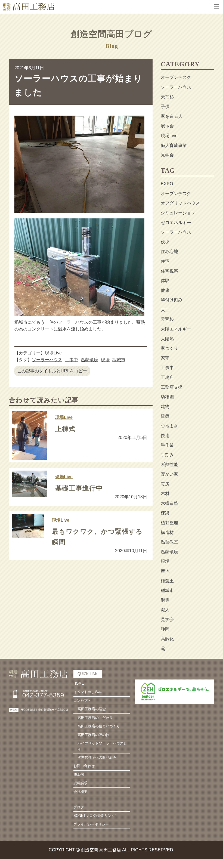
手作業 (167, 445)
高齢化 (167, 638)
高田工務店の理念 (92, 709)
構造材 (167, 532)
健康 (165, 290)
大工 (165, 309)
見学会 (167, 155)
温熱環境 (89, 359)
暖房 (165, 484)
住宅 (165, 261)
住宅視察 (169, 271)
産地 (165, 571)
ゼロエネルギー (176, 222)
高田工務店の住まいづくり (99, 726)
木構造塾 (169, 503)
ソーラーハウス (47, 359)
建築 (165, 416)
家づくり (169, 348)
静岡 (165, 629)
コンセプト (82, 701)
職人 (165, 609)
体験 (165, 280)
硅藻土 (167, 581)
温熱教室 (169, 542)
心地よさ (169, 426)
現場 (105, 359)
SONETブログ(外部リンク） (96, 816)
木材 (165, 493)
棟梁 (165, 513)
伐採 (165, 242)
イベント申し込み (87, 692)
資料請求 (80, 783)
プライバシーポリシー (91, 824)
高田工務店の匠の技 (93, 735)
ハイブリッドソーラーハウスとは (102, 746)
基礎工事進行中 (79, 488)
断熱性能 (169, 464)
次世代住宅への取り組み (97, 757)
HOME (78, 683)
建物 (165, 406)
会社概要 (80, 792)
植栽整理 (169, 522)
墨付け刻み (171, 300)
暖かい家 (169, 474)
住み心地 (169, 251)
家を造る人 (171, 116)
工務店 (167, 377)
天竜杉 (167, 97)
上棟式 (65, 428)
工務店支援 (171, 387)
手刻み (167, 455)
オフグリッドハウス (180, 203)
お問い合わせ (84, 766)
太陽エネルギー (176, 329)
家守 (165, 358)
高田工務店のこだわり (95, 718)
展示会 (167, 125)
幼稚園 (167, 396)
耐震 (165, 600)
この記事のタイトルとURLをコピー (52, 371)
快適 (165, 435)
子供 (165, 106)
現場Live (53, 353)
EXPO (167, 183)
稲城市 (118, 359)
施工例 (78, 775)
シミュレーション (178, 213)
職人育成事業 (174, 145)
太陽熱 (167, 338)
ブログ (78, 807)
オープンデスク (176, 77)
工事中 (71, 359)
